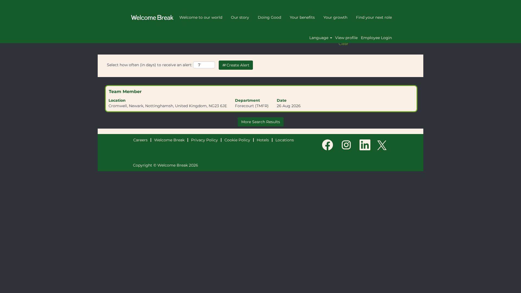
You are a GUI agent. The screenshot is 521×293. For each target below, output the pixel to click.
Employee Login (376, 38)
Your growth (335, 17)
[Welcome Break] (152, 17)
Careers (140, 140)
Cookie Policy (237, 140)
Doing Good (269, 17)
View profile (346, 38)
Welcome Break (169, 140)
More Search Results (260, 121)
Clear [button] (343, 43)
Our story (240, 17)
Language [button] (319, 38)
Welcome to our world (200, 17)
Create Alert (237, 65)
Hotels (263, 140)
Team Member (125, 91)
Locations (284, 140)
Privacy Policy (204, 140)
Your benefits (302, 17)
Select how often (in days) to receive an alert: (149, 64)
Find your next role (374, 17)
